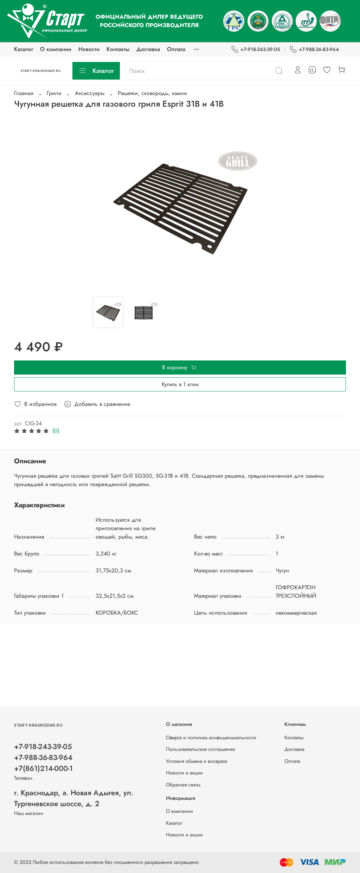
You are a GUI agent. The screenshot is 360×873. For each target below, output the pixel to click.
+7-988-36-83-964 (319, 49)
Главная (23, 93)
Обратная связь (183, 784)
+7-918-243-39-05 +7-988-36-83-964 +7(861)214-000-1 (43, 757)
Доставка (148, 49)
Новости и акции (184, 772)
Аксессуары (89, 93)
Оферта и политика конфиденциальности (211, 737)
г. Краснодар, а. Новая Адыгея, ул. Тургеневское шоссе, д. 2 (73, 798)
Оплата (176, 49)
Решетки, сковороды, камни (152, 93)
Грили (54, 93)
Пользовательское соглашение (200, 749)
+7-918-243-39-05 (260, 49)
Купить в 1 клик (180, 384)
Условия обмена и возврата (196, 761)
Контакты (118, 49)
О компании (55, 49)
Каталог (23, 49)
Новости (88, 49)
